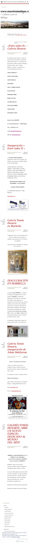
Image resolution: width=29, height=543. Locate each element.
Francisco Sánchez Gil (9, 513)
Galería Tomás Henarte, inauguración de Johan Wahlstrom (17, 348)
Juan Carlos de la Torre (9, 515)
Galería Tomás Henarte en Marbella (15, 223)
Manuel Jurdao (7, 518)
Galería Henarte (11, 53)
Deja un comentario (25, 53)
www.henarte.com (11, 196)
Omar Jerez (7, 524)
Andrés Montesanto (8, 509)
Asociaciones (6, 529)
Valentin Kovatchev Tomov (9, 526)
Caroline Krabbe (8, 511)
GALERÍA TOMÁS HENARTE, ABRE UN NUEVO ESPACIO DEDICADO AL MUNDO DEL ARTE (17, 433)
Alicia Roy (6, 507)
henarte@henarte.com (16, 391)
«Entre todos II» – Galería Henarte (17, 47)
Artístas (5, 505)
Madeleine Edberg (8, 516)
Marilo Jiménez (7, 522)
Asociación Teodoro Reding (10, 531)
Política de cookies (16, 536)
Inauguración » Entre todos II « (16, 147)
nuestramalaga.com (16, 52)
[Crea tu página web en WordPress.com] (14, 2)
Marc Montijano (7, 520)
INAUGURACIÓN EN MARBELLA (17, 282)
